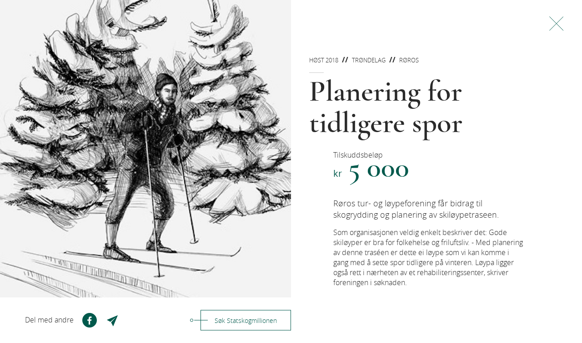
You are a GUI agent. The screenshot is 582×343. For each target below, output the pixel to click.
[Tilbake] (556, 23)
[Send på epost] (113, 320)
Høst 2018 (323, 60)
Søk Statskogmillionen (246, 320)
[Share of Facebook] (89, 320)
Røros (409, 60)
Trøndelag (369, 60)
